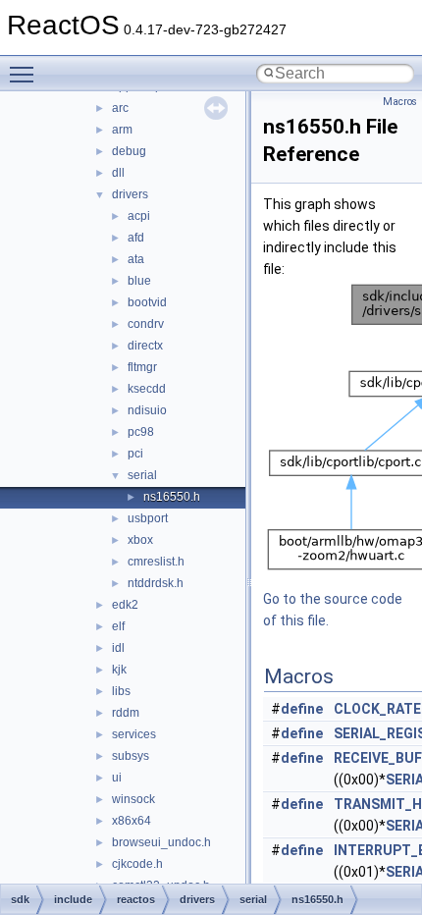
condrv (146, 324)
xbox (140, 540)
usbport (148, 518)
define (302, 709)
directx (145, 345)
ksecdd (147, 389)
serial (142, 475)
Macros (400, 101)
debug (129, 151)
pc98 (141, 432)
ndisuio (147, 410)
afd (136, 237)
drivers (130, 194)
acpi (139, 216)
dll (118, 173)
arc (120, 108)
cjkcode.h (137, 864)
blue (139, 281)
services (134, 734)
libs (121, 691)
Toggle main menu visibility (25, 73)
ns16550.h (171, 497)
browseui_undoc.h (161, 842)
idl (118, 648)
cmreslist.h (156, 561)
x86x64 (131, 821)
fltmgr (142, 367)
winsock (133, 799)
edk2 (125, 605)
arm (122, 129)
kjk (119, 669)
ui (117, 777)
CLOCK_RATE (377, 709)
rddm (125, 713)
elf (118, 626)
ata (136, 259)
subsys (130, 756)
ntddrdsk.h (156, 583)
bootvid (147, 302)
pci (135, 453)
